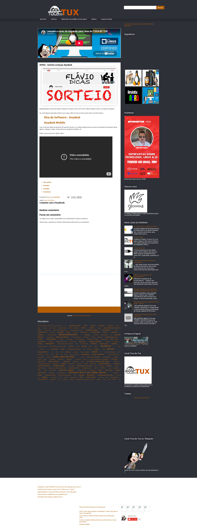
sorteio (116, 372)
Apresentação (138, 237)
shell (99, 370)
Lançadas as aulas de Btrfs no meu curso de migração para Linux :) (59, 487)
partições (55, 363)
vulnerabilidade (42, 379)
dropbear (70, 339)
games (114, 343)
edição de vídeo (92, 339)
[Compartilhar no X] (76, 197)
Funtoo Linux (104, 343)
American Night (84, 524)
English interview (61, 341)
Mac (66, 354)
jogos (96, 349)
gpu (90, 346)
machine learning (74, 354)
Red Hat (109, 366)
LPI (57, 354)
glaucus (71, 346)
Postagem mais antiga (110, 310)
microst (49, 357)
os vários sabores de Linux (98, 361)
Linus (75, 352)
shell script (108, 370)
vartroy (101, 377)
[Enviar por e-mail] (72, 197)
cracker (75, 332)
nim (45, 359)
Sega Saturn (52, 370)
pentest (63, 363)
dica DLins (50, 337)
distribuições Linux (111, 337)
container (60, 332)
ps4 (96, 366)
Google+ (46, 188)
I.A (48, 349)
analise (93, 325)
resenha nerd (42, 368)
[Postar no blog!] (74, 197)
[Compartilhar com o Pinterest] (81, 197)
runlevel (115, 368)
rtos (110, 368)
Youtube (46, 185)
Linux (95, 351)
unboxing (74, 377)
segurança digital (66, 370)
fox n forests (84, 343)
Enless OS (73, 341)
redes (116, 366)
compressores (42, 332)
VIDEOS (94, 19)
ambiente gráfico (75, 325)
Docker (40, 339)
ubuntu (66, 377)
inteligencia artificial (74, 349)
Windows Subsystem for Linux (85, 379)
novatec (69, 359)
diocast (93, 337)
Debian (40, 335)
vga (107, 377)
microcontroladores (113, 354)
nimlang (52, 359)
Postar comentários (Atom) (82, 315)
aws (50, 328)
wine (98, 379)
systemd (81, 375)
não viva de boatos (93, 357)
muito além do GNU (63, 356)
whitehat (71, 379)
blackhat (76, 328)
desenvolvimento (68, 334)
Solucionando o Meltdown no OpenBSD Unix (52, 494)
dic (111, 334)
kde (104, 349)
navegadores (107, 357)
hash (119, 346)
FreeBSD (94, 343)
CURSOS (54, 19)
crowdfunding (95, 332)
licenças (68, 352)
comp (116, 330)
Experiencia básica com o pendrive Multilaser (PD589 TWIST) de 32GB (145, 290)
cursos (105, 332)
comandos (106, 330)
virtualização (114, 377)
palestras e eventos (44, 363)
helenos (42, 349)
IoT (84, 349)
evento (108, 341)
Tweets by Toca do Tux (142, 397)
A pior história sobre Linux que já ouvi (50, 325)
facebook (115, 341)
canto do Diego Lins (60, 330)
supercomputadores (64, 375)
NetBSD (116, 357)
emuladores (42, 341)
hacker (96, 346)
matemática (85, 354)
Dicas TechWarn (77, 337)
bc (54, 328)
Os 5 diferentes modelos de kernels (145, 226)
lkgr (52, 354)
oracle (82, 361)
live (47, 354)
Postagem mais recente (48, 310)
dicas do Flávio (49, 200)
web (59, 379)
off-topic (114, 359)
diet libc (86, 337)
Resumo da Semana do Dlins (57, 368)
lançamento (42, 352)
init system (54, 349)
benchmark (62, 328)
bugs (99, 328)
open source (54, 361)
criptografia (84, 332)
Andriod (101, 325)
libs (62, 352)
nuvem (85, 359)
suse (75, 375)
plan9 (86, 363)
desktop (87, 334)
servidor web (82, 370)
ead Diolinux (80, 339)
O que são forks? (139, 248)
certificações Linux (76, 330)
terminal (90, 375)
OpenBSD (66, 361)
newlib (39, 359)
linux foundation (110, 352)
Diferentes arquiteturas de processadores (142, 276)
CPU (68, 332)
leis (52, 352)
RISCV (103, 368)
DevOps (95, 334)
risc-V (96, 368)
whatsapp (64, 379)
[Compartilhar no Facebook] (78, 197)
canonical (47, 330)
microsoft (41, 357)
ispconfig (89, 349)
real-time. (101, 366)
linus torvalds (85, 352)
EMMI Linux (114, 339)
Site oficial (47, 182)
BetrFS (70, 328)
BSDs (83, 328)
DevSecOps (104, 334)
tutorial (54, 377)
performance (72, 363)
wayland (52, 379)
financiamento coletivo (65, 343)
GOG (77, 346)
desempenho (52, 334)
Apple (117, 325)
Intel (62, 349)
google (84, 346)
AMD (85, 325)
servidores (92, 370)
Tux (60, 377)
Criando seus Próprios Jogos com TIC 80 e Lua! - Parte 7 (56, 489)
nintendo (61, 359)
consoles (52, 332)
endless (51, 341)
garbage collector (42, 346)
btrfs (92, 328)
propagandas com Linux (84, 366)
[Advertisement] (79, 290)
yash (109, 379)
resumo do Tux (74, 368)
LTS (61, 354)
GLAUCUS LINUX (106, 19)
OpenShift (75, 361)
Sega (45, 370)
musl (83, 357)
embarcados (104, 339)
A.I (65, 325)
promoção (71, 366)
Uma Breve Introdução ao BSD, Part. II (50, 497)
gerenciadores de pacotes (58, 346)
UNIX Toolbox (91, 377)
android (110, 325)
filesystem (50, 343)
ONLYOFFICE (42, 361)
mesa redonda (98, 354)
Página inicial (79, 310)
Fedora (40, 343)
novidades (78, 359)
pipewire (79, 363)
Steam (40, 375)
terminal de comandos (105, 375)
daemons (114, 332)
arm (39, 328)
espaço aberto (95, 341)
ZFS (114, 379)
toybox (44, 377)
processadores (104, 363)
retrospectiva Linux (87, 368)
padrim (116, 361)
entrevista (82, 341)
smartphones (61, 372)
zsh (119, 379)
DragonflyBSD (51, 339)
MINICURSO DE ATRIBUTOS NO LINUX (74, 19)
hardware (106, 346)
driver (62, 339)
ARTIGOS (43, 19)
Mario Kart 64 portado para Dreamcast (92, 507)
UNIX (81, 377)
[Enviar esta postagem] (68, 197)
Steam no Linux (50, 375)
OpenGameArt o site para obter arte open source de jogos (57, 492)
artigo (45, 328)
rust (39, 370)
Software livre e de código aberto (87, 372)
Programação (58, 366)
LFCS (57, 352)
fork (76, 343)
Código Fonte (91, 330)
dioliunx (99, 337)
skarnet (51, 372)
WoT (104, 379)
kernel (110, 348)
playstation (93, 363)
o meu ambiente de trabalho (99, 359)
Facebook (47, 192)
